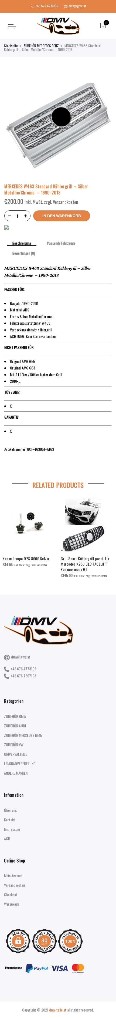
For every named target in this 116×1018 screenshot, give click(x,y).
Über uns (10, 810)
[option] (29, 533)
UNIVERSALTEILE (15, 754)
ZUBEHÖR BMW (15, 716)
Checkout (10, 894)
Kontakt (9, 819)
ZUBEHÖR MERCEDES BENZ (41, 45)
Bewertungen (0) (23, 253)
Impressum (12, 829)
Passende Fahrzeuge (61, 243)
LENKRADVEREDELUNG (20, 763)
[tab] (21, 243)
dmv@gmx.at (20, 657)
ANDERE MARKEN (16, 773)
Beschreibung (21, 243)
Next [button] (107, 534)
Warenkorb (11, 904)
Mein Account (13, 875)
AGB (7, 838)
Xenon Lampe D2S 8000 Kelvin (26, 558)
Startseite (11, 45)
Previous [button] (9, 534)
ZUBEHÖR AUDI (15, 725)
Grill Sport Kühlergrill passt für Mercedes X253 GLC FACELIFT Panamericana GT (85, 564)
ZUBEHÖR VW (13, 744)
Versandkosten (14, 885)
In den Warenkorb (61, 216)
